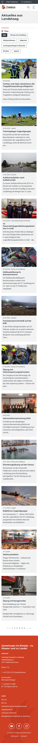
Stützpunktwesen (9, 40)
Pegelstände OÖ (6, 710)
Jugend (16, 51)
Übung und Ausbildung (18, 35)
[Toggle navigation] (34, 7)
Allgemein (23, 40)
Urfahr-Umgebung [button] (11, 2)
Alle (4, 35)
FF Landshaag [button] (25, 2)
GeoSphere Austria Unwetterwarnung (14, 706)
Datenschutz (15, 736)
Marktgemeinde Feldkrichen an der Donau (15, 716)
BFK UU (4, 703)
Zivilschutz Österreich (8, 713)
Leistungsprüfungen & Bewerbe (14, 46)
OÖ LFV (4, 700)
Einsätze (6, 51)
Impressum (23, 736)
